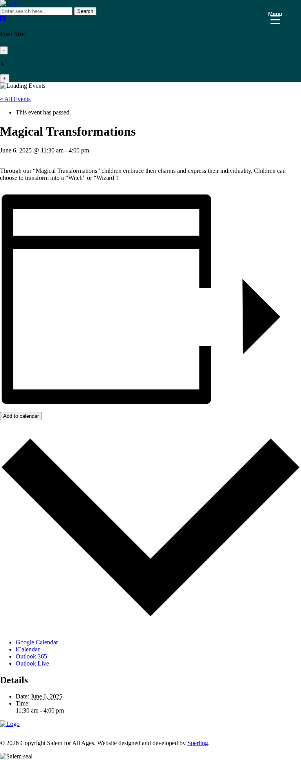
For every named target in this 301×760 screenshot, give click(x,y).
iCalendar (28, 649)
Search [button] (85, 11)
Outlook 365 (31, 656)
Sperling (197, 743)
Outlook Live (32, 663)
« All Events (15, 99)
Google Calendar (37, 642)
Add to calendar (21, 416)
